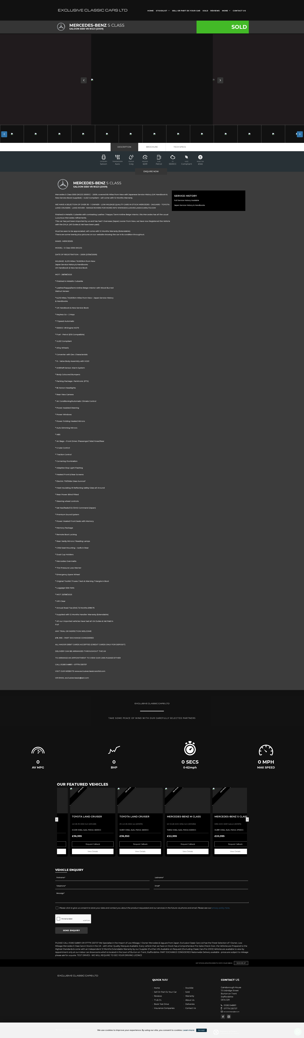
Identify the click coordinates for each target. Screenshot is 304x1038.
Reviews (215, 11)
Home (150, 11)
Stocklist (161, 11)
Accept (201, 1030)
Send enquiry (71, 930)
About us (189, 1000)
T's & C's (157, 1000)
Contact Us (239, 11)
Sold (205, 11)
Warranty (189, 996)
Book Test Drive (161, 1004)
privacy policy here (220, 908)
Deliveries (190, 1004)
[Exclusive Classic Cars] (92, 10)
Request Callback (81, 844)
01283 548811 (229, 1005)
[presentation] (56, 819)
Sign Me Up (241, 963)
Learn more (188, 1030)
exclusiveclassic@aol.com (231, 1012)
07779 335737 (230, 1008)
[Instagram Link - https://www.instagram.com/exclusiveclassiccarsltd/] (229, 1016)
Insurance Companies (164, 1008)
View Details (81, 851)
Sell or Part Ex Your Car (186, 11)
